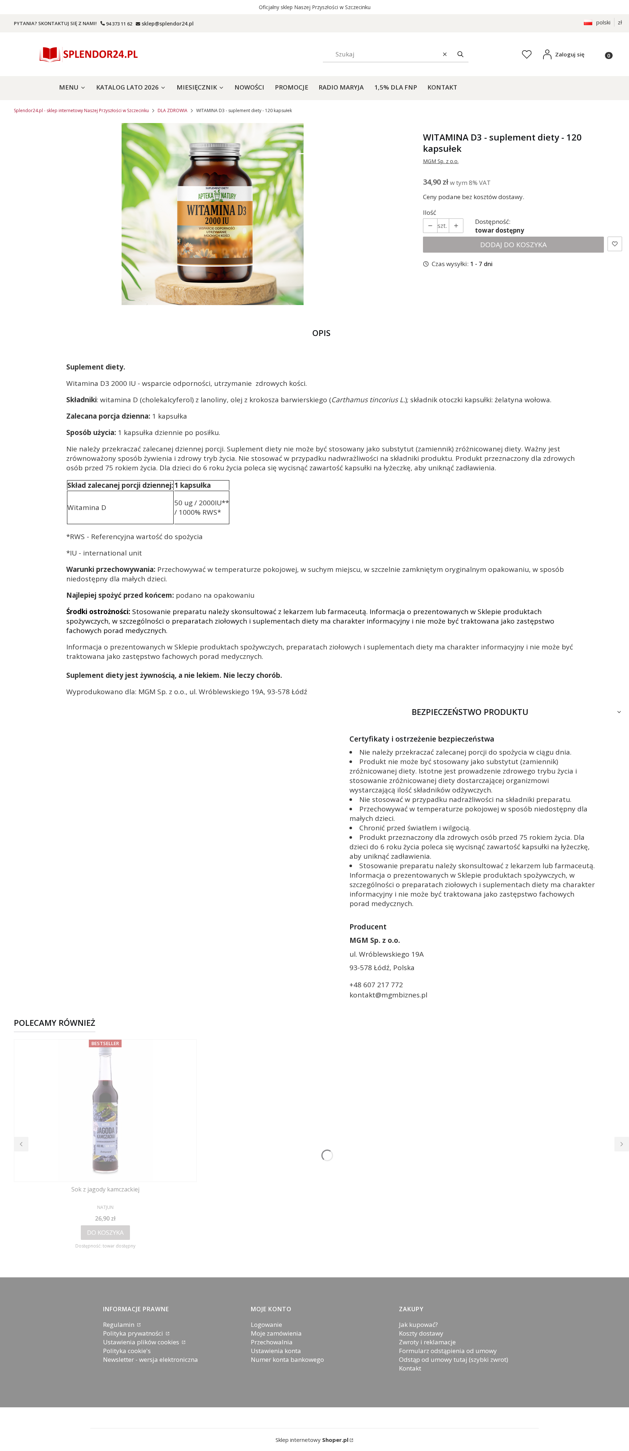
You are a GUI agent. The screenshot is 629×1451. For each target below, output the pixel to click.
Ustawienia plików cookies (142, 1342)
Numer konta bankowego (287, 1359)
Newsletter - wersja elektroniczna (150, 1359)
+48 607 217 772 (376, 984)
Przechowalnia (272, 1342)
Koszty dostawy (421, 1333)
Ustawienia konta (276, 1351)
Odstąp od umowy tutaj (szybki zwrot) (453, 1359)
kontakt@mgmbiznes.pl (388, 995)
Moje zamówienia (276, 1333)
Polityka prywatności (134, 1333)
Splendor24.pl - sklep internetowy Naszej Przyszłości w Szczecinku (81, 110)
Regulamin (119, 1324)
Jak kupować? (418, 1324)
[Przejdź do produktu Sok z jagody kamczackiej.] (105, 1111)
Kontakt (410, 1368)
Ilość (429, 212)
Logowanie (266, 1324)
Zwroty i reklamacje (427, 1342)
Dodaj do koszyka (513, 244)
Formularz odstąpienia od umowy (448, 1351)
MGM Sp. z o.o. (441, 161)
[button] (460, 54)
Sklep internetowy (312, 1439)
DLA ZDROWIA (172, 110)
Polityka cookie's (127, 1351)
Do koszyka (105, 1232)
